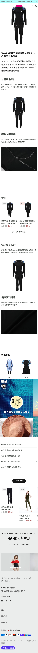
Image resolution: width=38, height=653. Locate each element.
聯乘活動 (4, 622)
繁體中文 (3, 630)
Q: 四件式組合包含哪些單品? (11, 467)
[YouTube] (12, 601)
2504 (27, 378)
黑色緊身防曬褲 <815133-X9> (7, 508)
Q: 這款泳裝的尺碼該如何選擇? (12, 445)
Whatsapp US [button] (5, 596)
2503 (9, 378)
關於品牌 (4, 616)
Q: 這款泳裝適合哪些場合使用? (12, 450)
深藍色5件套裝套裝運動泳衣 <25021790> (9, 222)
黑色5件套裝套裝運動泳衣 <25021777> (27, 222)
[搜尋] (32, 6)
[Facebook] (3, 601)
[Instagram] (7, 601)
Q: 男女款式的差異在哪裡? (10, 462)
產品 (2, 610)
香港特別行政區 (16, 630)
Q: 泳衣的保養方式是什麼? (10, 456)
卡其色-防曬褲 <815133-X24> (24, 517)
